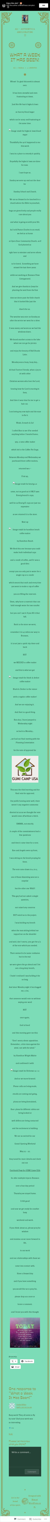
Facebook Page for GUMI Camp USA (25, 1170)
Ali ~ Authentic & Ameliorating (25, 30)
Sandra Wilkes (21, 1404)
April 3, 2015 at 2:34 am (24, 1407)
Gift (43, 5)
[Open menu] (25, 35)
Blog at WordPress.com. (35, 1503)
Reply (11, 1434)
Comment (32, 1472)
